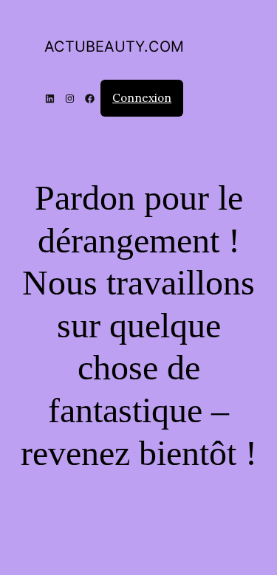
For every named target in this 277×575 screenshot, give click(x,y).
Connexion (141, 98)
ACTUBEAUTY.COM (114, 46)
